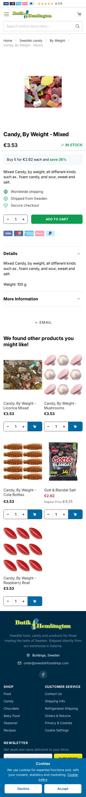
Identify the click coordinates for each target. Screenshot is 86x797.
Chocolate (11, 708)
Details (10, 253)
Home (8, 40)
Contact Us (53, 694)
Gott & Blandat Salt (60, 490)
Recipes (10, 730)
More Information (20, 298)
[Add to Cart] (35, 426)
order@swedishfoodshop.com (46, 663)
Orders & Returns (58, 716)
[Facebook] (43, 674)
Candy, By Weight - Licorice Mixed (19, 405)
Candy (9, 701)
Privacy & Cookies (58, 723)
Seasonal (10, 723)
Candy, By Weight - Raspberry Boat (19, 580)
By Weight (58, 40)
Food (7, 694)
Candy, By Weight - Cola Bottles (19, 492)
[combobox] (43, 26)
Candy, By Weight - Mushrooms (60, 405)
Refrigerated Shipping (61, 708)
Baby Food (12, 716)
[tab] (43, 253)
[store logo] (32, 14)
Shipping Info (55, 701)
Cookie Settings (57, 730)
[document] (43, 777)
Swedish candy (31, 40)
